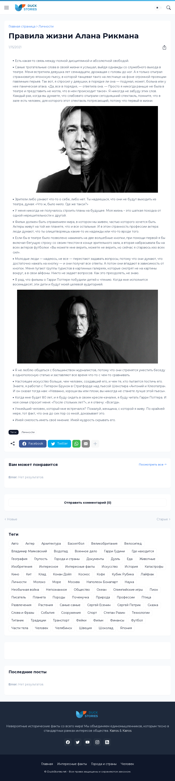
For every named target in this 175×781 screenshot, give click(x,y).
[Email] (86, 444)
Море (56, 582)
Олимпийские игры (128, 590)
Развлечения (21, 605)
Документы (95, 559)
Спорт (92, 613)
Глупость (40, 559)
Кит (29, 574)
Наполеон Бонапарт (102, 582)
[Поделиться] (162, 47)
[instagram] (97, 742)
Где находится (143, 551)
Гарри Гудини (114, 551)
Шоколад (106, 628)
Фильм (98, 620)
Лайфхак (147, 574)
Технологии (141, 613)
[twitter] (78, 742)
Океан (101, 590)
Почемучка (80, 597)
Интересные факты (80, 567)
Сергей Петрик (129, 605)
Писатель (18, 597)
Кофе (101, 574)
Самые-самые (70, 605)
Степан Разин (114, 613)
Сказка (153, 605)
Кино (15, 574)
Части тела (19, 628)
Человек (41, 628)
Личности (46, 26)
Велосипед (133, 543)
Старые (162, 519)
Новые (12, 519)
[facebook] (68, 742)
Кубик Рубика (123, 574)
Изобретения (21, 567)
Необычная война (25, 590)
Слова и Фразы (22, 613)
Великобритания (104, 543)
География (19, 559)
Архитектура (51, 543)
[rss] (107, 742)
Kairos (114, 731)
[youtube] (87, 742)
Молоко (39, 582)
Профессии (126, 597)
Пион (154, 590)
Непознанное (56, 590)
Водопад (61, 551)
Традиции (38, 620)
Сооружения (71, 613)
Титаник (17, 620)
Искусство (110, 567)
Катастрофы (154, 567)
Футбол (137, 620)
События (47, 613)
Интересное (48, 567)
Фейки (81, 620)
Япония (126, 628)
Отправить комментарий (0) (87, 503)
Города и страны (67, 559)
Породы (58, 597)
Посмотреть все (151, 464)
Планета (39, 597)
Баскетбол (76, 543)
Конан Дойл (62, 574)
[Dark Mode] (158, 7)
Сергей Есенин (99, 605)
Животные (147, 559)
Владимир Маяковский (29, 551)
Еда (130, 559)
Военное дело (86, 551)
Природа (103, 597)
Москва (74, 582)
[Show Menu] (6, 7)
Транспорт (61, 620)
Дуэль (115, 559)
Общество (82, 590)
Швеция (85, 628)
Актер (30, 543)
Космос (84, 574)
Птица (146, 597)
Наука (129, 582)
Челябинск (63, 628)
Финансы (117, 620)
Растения (45, 605)
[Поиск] (168, 7)
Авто (15, 543)
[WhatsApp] (76, 444)
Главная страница (22, 26)
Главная (47, 764)
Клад (42, 574)
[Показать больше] (95, 444)
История (131, 567)
